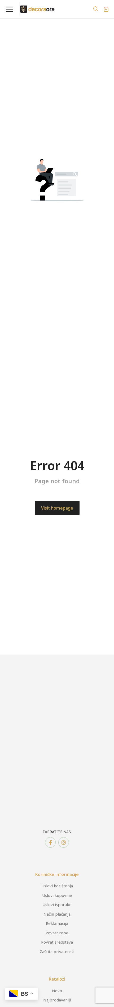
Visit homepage (57, 508)
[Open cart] (106, 9)
